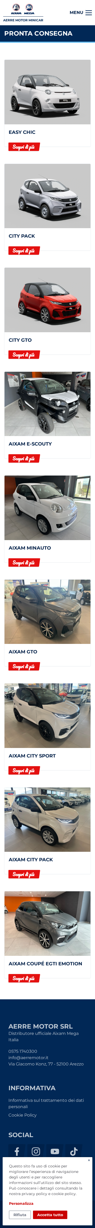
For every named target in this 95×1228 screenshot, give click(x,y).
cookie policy (63, 1193)
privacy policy (34, 1193)
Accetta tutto (50, 1214)
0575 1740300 (22, 1051)
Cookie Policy (22, 1115)
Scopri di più (23, 146)
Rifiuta (19, 1214)
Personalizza (21, 1203)
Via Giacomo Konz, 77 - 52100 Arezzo (46, 1063)
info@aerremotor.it (28, 1057)
